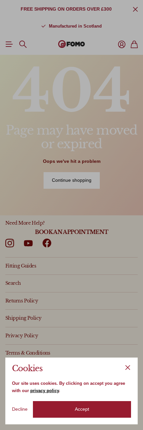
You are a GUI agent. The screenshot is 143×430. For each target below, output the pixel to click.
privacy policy (44, 390)
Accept (82, 409)
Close (128, 367)
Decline (20, 409)
